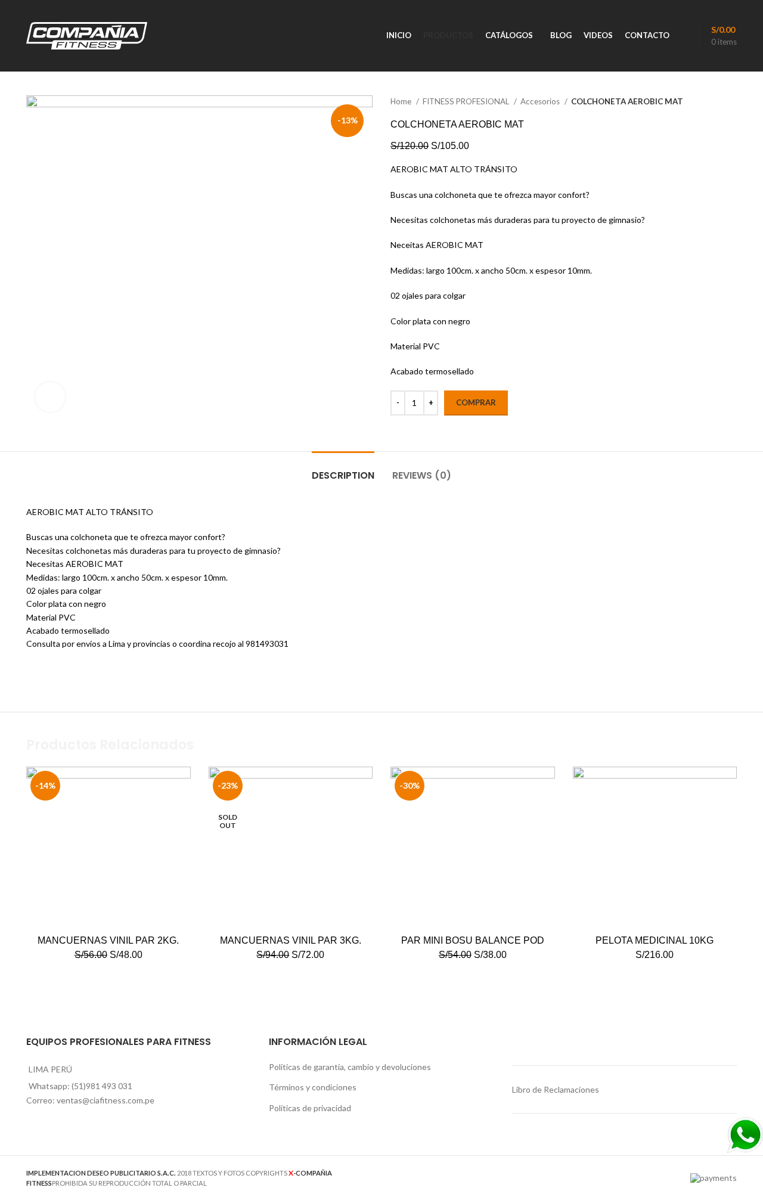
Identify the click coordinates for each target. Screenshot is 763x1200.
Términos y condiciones (312, 1087)
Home (401, 101)
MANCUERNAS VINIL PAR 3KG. (290, 940)
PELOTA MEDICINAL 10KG (654, 940)
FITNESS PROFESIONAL (467, 101)
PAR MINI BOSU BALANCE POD (472, 940)
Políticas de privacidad (310, 1108)
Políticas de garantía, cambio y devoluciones (350, 1067)
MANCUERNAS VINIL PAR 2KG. (108, 940)
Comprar (476, 402)
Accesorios (541, 101)
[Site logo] (87, 35)
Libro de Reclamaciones (555, 1089)
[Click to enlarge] (50, 397)
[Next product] (731, 102)
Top (734, 1171)
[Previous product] (707, 102)
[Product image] (472, 849)
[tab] (343, 469)
